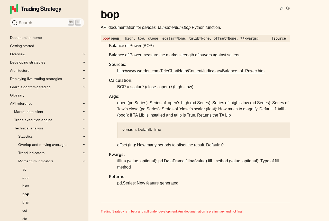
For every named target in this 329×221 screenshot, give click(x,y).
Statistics (25, 136)
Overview (17, 54)
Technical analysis (28, 128)
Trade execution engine (33, 120)
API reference (21, 103)
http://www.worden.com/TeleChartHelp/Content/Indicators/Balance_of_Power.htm (190, 71)
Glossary (17, 95)
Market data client (28, 112)
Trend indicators (31, 153)
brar (25, 202)
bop (25, 194)
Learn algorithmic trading (30, 87)
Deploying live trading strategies (36, 79)
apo (25, 177)
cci (24, 210)
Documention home (26, 38)
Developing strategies (27, 62)
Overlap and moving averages (42, 145)
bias (25, 186)
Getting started (22, 46)
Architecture (20, 70)
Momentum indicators (35, 161)
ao (24, 169)
